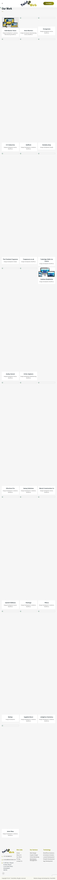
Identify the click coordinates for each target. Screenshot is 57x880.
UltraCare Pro (10, 488)
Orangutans (46, 29)
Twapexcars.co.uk (28, 259)
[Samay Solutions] (28, 434)
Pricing (18, 859)
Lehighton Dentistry (46, 717)
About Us (19, 855)
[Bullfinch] (28, 90)
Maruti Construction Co (46, 488)
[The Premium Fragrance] (10, 205)
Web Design (33, 853)
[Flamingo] (28, 548)
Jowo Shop (10, 831)
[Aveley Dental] (10, 319)
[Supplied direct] (28, 663)
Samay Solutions (28, 488)
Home (18, 853)
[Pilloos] (46, 548)
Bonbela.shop (46, 145)
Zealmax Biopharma (46, 279)
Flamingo (28, 602)
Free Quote (48, 3)
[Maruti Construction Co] (46, 434)
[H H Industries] (10, 90)
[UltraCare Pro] (10, 434)
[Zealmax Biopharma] (46, 272)
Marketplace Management (33, 859)
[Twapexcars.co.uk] (28, 205)
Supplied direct (28, 717)
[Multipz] (10, 663)
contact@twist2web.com (9, 859)
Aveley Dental (10, 374)
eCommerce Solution (48, 855)
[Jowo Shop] (10, 777)
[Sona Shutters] (28, 22)
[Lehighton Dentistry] (46, 663)
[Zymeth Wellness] (10, 548)
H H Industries (10, 145)
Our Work (19, 857)
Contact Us (19, 861)
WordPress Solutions (48, 853)
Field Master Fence (10, 30)
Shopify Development (48, 859)
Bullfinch (28, 145)
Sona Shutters (28, 30)
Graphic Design (34, 855)
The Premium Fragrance (10, 259)
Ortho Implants (28, 374)
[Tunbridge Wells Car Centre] (46, 205)
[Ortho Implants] (28, 319)
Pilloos (47, 602)
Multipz (10, 717)
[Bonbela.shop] (46, 90)
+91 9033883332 (7, 856)
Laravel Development (48, 857)
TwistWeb (52, 878)
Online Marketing (34, 857)
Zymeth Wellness (10, 602)
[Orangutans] (46, 22)
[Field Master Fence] (10, 22)
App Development (48, 861)
